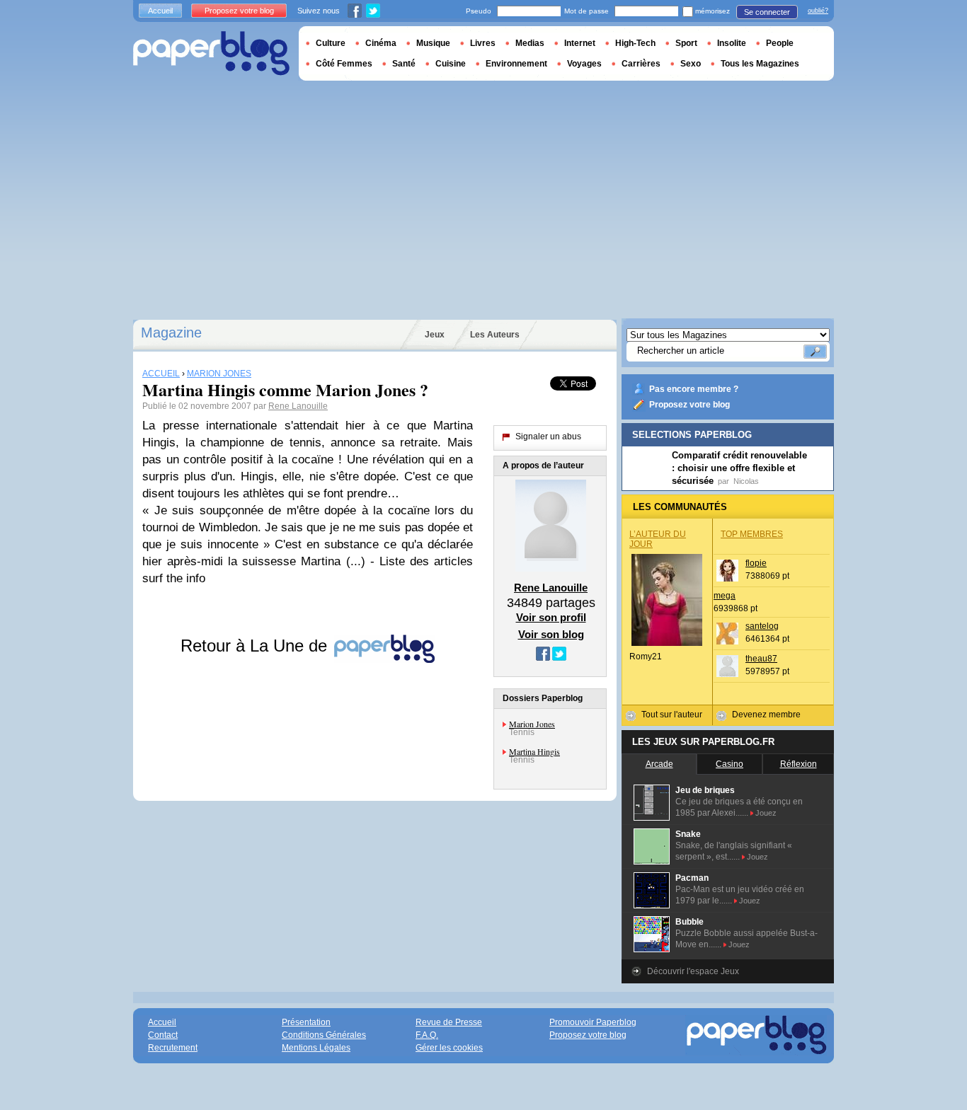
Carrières (641, 64)
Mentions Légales (316, 1048)
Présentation (306, 1022)
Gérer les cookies (449, 1048)
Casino (729, 764)
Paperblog (211, 53)
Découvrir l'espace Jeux (693, 971)
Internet (579, 43)
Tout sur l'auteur (671, 714)
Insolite (731, 43)
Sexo (690, 64)
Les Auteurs (495, 335)
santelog (762, 626)
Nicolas (746, 481)
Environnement (516, 64)
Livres (483, 43)
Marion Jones (532, 723)
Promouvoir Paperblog (592, 1022)
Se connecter (767, 12)
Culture (330, 43)
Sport (686, 43)
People (780, 43)
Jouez (766, 813)
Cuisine (450, 64)
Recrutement (173, 1048)
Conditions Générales (324, 1035)
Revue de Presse (449, 1022)
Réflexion (798, 764)
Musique (433, 43)
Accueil (160, 10)
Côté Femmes (344, 64)
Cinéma (380, 43)
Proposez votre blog (689, 405)
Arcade (659, 764)
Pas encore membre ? (693, 389)
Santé (404, 64)
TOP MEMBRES (752, 534)
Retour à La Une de (256, 645)
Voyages (584, 64)
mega (725, 596)
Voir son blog (551, 634)
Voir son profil (551, 617)
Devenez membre (766, 714)
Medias (529, 43)
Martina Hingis (534, 751)
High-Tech (635, 43)
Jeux (435, 335)
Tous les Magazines (760, 64)
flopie (756, 563)
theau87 (761, 659)
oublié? (818, 10)
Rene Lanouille (298, 406)
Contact (163, 1035)
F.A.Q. (427, 1035)
